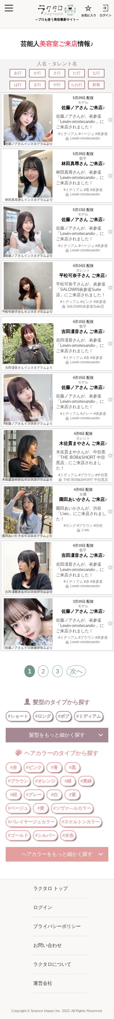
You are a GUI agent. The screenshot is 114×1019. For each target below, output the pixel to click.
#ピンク (34, 767)
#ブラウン (18, 780)
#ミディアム (88, 716)
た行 (76, 73)
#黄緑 (86, 780)
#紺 (13, 794)
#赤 (13, 767)
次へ (76, 671)
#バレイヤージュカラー (31, 821)
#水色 (68, 835)
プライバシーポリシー (57, 926)
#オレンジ (45, 780)
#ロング (43, 716)
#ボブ (63, 716)
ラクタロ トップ (50, 888)
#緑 (68, 780)
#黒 (72, 767)
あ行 (18, 73)
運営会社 (42, 983)
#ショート (18, 716)
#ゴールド (18, 835)
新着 (96, 85)
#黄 (40, 808)
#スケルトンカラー (81, 821)
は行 (18, 85)
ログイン (42, 907)
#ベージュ (18, 808)
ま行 (37, 85)
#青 (54, 767)
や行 (57, 85)
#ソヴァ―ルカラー (72, 808)
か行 (37, 73)
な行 (96, 73)
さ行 (57, 73)
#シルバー (45, 835)
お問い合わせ (47, 945)
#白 (54, 794)
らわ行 (76, 85)
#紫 (72, 794)
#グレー (34, 794)
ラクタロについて (52, 964)
